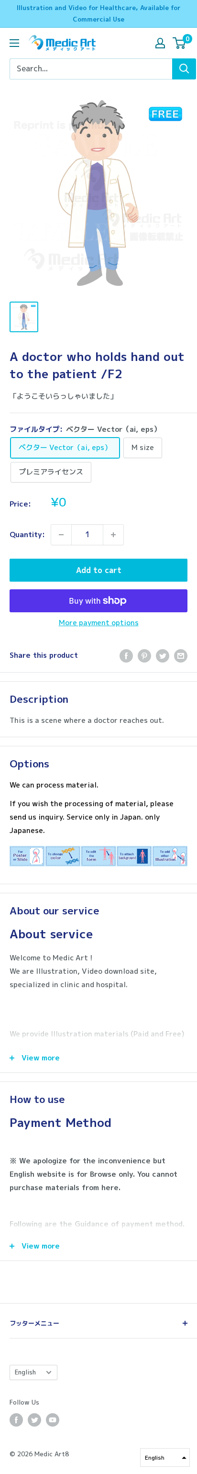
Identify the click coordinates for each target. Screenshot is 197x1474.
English (25, 1372)
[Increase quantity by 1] (113, 535)
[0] (180, 43)
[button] (165, 1457)
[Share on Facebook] (126, 656)
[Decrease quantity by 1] (61, 535)
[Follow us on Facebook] (16, 1420)
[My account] (160, 43)
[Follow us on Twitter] (34, 1420)
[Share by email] (180, 656)
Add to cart (98, 570)
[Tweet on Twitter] (162, 656)
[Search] (184, 68)
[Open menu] (14, 43)
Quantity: (27, 534)
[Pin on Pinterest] (144, 656)
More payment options (99, 623)
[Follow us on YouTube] (52, 1420)
